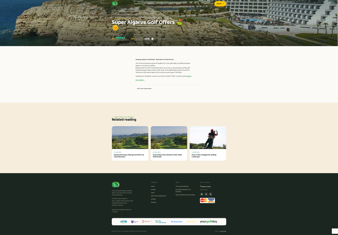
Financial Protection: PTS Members (183, 190)
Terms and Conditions (182, 186)
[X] (206, 194)
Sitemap (153, 202)
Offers (171, 3)
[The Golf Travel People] (115, 3)
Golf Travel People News (158, 196)
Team (152, 192)
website (189, 76)
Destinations (138, 3)
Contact (153, 189)
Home (113, 14)
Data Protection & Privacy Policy (185, 195)
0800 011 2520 (208, 3)
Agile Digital (223, 231)
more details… (140, 80)
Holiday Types (151, 3)
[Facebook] (202, 194)
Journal (178, 3)
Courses (163, 3)
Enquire (219, 3)
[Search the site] (198, 3)
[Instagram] (210, 194)
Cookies (153, 199)
